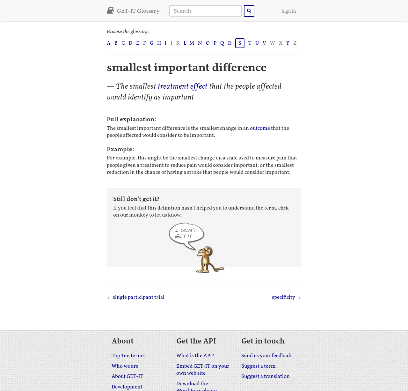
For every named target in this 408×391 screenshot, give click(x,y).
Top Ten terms (128, 355)
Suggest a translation (265, 376)
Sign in (289, 11)
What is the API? (195, 355)
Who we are (125, 366)
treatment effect (183, 86)
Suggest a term (258, 366)
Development (127, 387)
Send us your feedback (266, 355)
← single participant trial (135, 297)
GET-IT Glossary (138, 11)
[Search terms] (249, 11)
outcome (260, 128)
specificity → (286, 297)
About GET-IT (127, 376)
